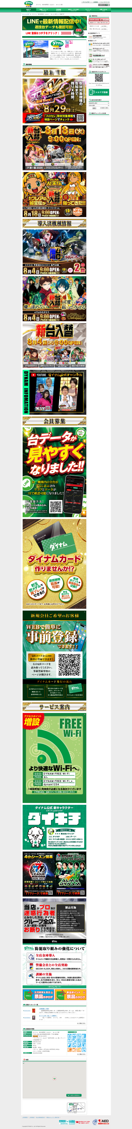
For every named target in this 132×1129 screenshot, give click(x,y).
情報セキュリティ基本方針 (52, 1117)
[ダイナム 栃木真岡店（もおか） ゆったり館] (76, 1111)
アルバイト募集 (88, 10)
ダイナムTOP (86, 2)
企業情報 (95, 2)
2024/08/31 (27, 1017)
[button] (54, 1078)
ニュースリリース (105, 2)
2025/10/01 (27, 1010)
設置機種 (58, 10)
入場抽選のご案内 (44, 1008)
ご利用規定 (32, 1117)
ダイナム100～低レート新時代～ (48, 1015)
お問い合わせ (103, 10)
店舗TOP (28, 10)
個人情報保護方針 (40, 1117)
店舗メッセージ (43, 10)
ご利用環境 (25, 1117)
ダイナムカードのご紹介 (73, 10)
